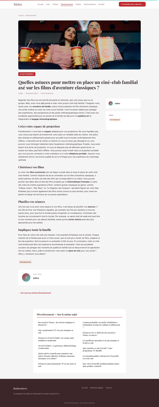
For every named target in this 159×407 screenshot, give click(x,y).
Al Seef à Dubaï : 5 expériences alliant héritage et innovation (57, 347)
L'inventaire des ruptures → (132, 4)
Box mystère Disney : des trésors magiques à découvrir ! (56, 323)
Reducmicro (20, 388)
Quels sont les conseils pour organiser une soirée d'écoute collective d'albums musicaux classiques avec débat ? (56, 356)
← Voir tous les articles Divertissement (34, 293)
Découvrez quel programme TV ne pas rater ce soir (57, 365)
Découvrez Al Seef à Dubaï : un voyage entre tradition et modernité (56, 339)
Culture (55, 4)
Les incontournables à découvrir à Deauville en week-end (101, 357)
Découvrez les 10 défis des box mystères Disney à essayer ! (99, 333)
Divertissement (67, 4)
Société (101, 4)
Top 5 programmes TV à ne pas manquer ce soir (55, 331)
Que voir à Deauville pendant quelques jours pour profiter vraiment (101, 365)
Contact (109, 388)
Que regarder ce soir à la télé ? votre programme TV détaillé (97, 349)
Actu (48, 4)
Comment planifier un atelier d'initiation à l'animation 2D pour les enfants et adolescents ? (101, 325)
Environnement (90, 4)
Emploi (78, 4)
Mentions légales (96, 388)
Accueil (40, 4)
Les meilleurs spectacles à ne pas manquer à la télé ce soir (101, 341)
